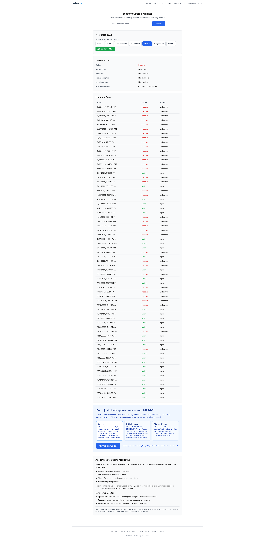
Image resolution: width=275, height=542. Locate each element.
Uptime (168, 3)
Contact (162, 531)
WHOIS (148, 3)
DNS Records (121, 44)
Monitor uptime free (108, 446)
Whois (99, 44)
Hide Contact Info (106, 49)
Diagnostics (159, 44)
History (171, 44)
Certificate (135, 44)
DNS (161, 3)
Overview (113, 531)
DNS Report (132, 531)
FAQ (147, 531)
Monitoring (191, 3)
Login (200, 3)
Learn (122, 531)
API (141, 531)
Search (159, 24)
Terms (154, 531)
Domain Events (179, 3)
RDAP (155, 3)
